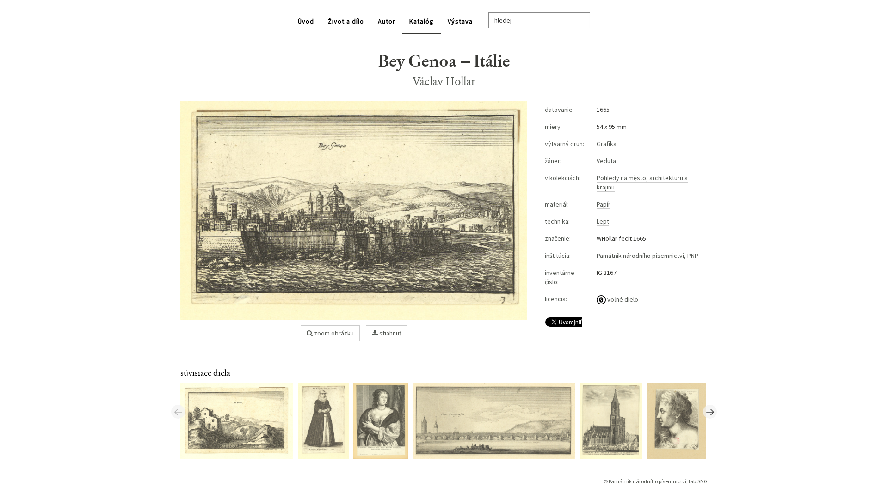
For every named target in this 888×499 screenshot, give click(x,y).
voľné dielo (622, 299)
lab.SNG (698, 481)
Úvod (306, 21)
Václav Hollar (444, 81)
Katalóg (421, 21)
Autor (386, 21)
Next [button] (710, 412)
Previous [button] (178, 412)
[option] (239, 420)
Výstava (460, 21)
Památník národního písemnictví (647, 481)
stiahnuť (389, 333)
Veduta (606, 161)
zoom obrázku (333, 333)
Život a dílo (346, 21)
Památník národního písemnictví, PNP (647, 255)
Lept (603, 221)
